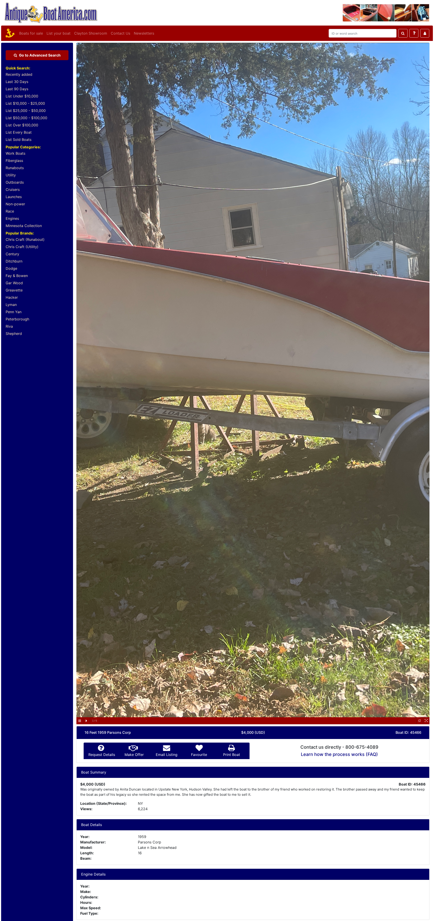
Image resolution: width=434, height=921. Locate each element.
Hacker (12, 297)
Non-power (15, 204)
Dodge (11, 268)
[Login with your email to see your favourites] (424, 33)
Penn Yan (13, 312)
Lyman (11, 304)
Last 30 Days (17, 81)
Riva (9, 326)
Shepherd (14, 333)
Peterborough (17, 319)
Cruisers (13, 189)
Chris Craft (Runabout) (25, 239)
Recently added (19, 74)
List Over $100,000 (22, 125)
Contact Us (120, 33)
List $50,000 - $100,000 (26, 118)
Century (12, 254)
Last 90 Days (17, 89)
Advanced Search (40, 55)
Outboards (15, 182)
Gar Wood (14, 283)
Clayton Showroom (90, 33)
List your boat (59, 33)
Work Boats (15, 153)
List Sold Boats (18, 139)
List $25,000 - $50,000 (26, 110)
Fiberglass (14, 160)
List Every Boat (19, 132)
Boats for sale (31, 33)
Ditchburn (14, 261)
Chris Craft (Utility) (22, 246)
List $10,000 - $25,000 (25, 103)
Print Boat (231, 754)
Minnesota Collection (24, 225)
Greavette (14, 290)
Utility (11, 175)
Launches (14, 196)
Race (10, 211)
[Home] (9, 33)
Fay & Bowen (17, 275)
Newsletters (144, 33)
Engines (12, 218)
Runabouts (15, 168)
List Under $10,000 (22, 96)
